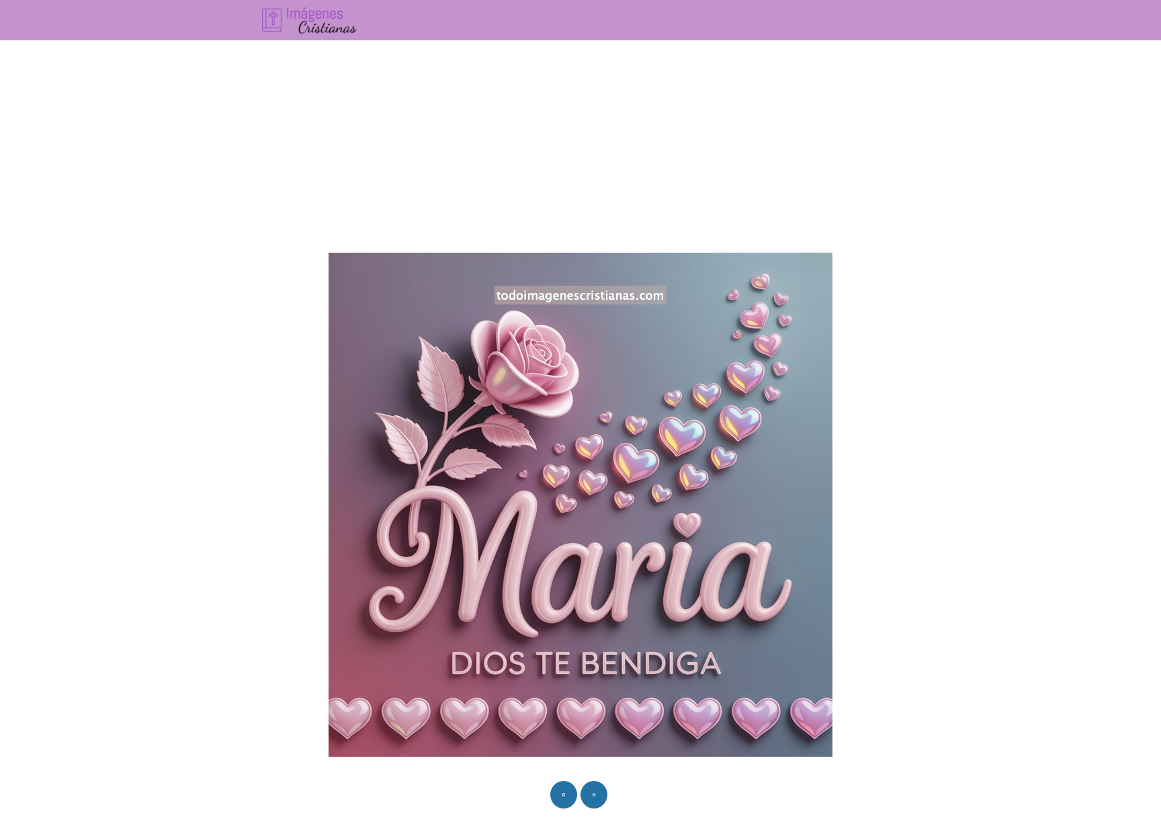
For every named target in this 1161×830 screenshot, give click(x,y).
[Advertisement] (580, 141)
